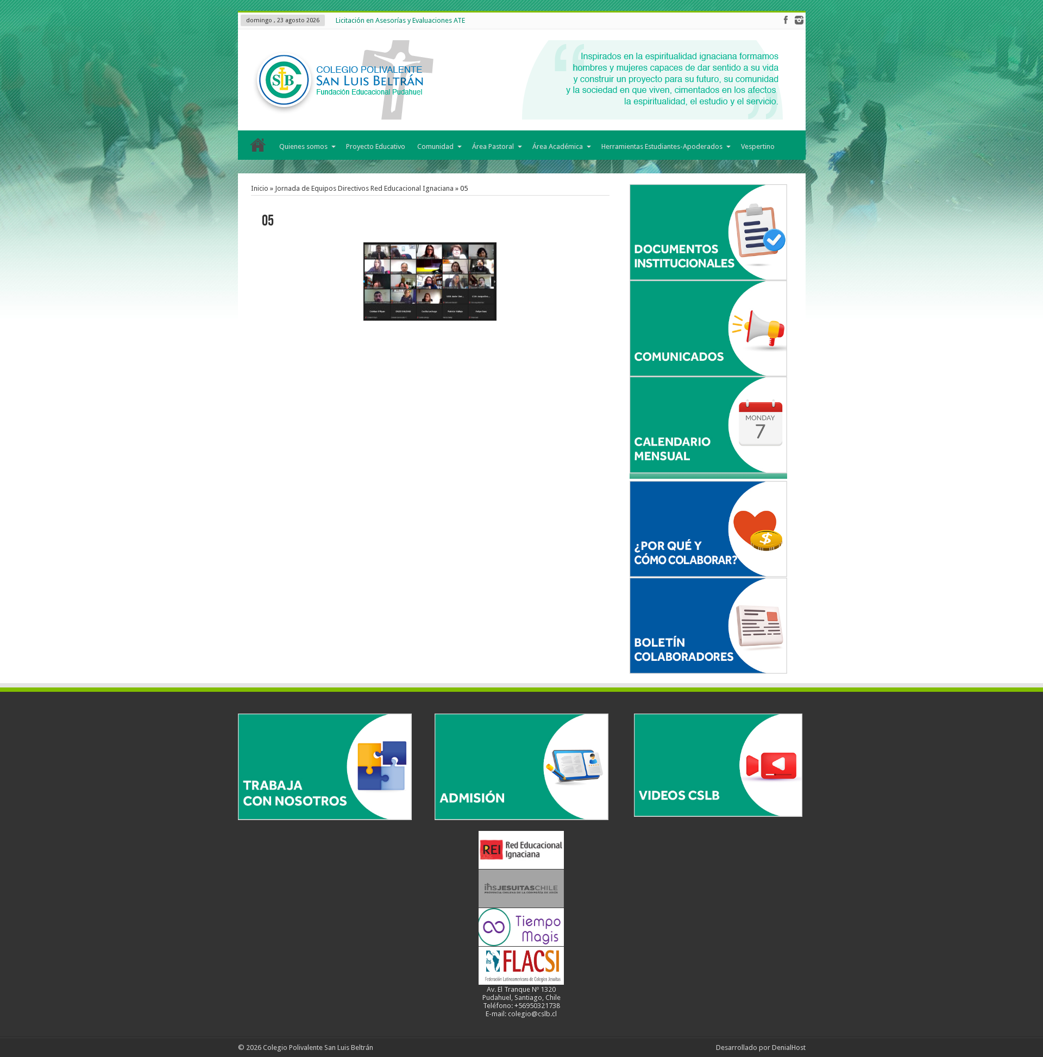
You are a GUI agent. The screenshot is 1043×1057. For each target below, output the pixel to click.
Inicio (258, 147)
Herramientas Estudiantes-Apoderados (661, 146)
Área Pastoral (493, 146)
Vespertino (758, 146)
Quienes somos (303, 146)
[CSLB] (515, 80)
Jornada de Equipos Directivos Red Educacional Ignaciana (364, 188)
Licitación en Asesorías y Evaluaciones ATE (400, 20)
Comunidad (435, 146)
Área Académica (557, 146)
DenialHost (789, 1047)
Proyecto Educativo (375, 146)
